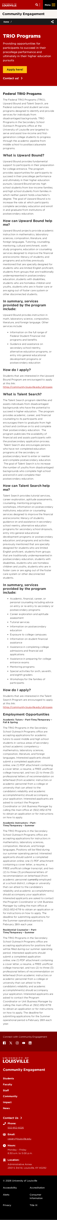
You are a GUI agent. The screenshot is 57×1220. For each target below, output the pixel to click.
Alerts (6, 1194)
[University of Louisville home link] (9, 4)
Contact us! (11, 78)
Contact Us (11, 1117)
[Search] (38, 5)
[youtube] (23, 1043)
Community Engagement (24, 1070)
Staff (6, 1090)
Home (6, 22)
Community (10, 1096)
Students (8, 1078)
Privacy (7, 1205)
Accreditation (37, 1187)
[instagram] (17, 1043)
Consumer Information (36, 1196)
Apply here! (15, 69)
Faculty (7, 1084)
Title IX (33, 1205)
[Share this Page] (51, 21)
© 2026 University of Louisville (20, 1180)
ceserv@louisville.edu (19, 1139)
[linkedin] (30, 1043)
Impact (7, 1102)
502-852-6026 (16, 1127)
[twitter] (10, 1043)
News (6, 1108)
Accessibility (10, 1187)
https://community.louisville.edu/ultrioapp (27, 387)
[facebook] (4, 1043)
